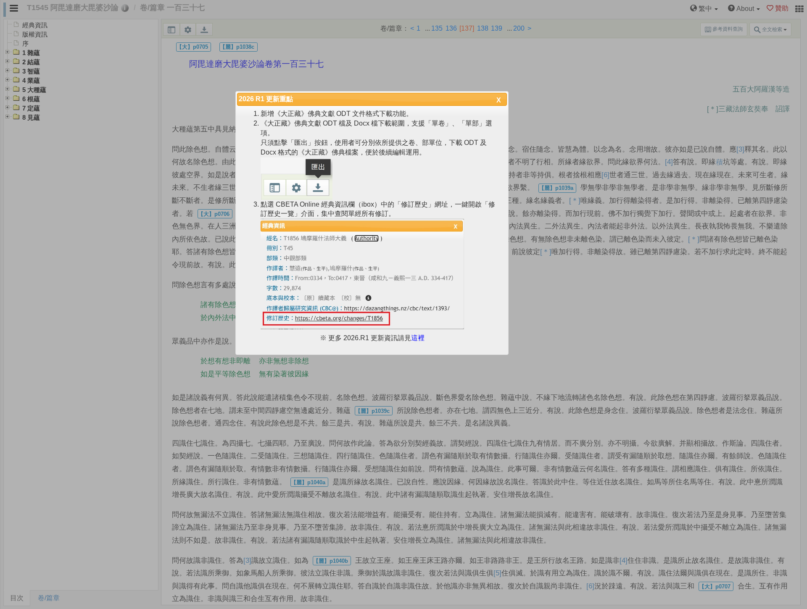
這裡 (418, 337)
